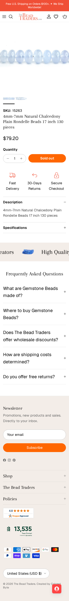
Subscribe (35, 447)
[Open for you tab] (56, 588)
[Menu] (4, 16)
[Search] (12, 16)
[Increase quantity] (22, 158)
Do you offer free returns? (29, 377)
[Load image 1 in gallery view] (34, 56)
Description (12, 202)
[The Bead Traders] (30, 16)
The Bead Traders (24, 584)
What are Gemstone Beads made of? (30, 291)
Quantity (10, 149)
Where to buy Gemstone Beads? (28, 313)
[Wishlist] (56, 16)
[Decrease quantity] (6, 158)
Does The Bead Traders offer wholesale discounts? (30, 335)
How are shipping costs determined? (27, 358)
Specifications (15, 227)
